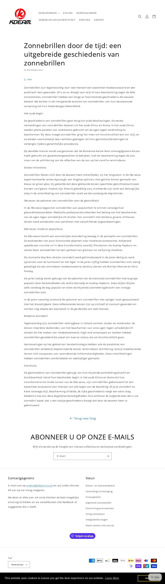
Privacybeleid (93, 497)
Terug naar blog (85, 418)
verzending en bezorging (99, 491)
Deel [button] (29, 79)
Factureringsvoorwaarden (100, 508)
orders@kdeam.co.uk (39, 485)
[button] (49, 13)
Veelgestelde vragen (97, 519)
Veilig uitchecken (95, 514)
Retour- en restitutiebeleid (100, 485)
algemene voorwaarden (98, 502)
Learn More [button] (112, 578)
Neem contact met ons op (100, 525)
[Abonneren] (107, 456)
